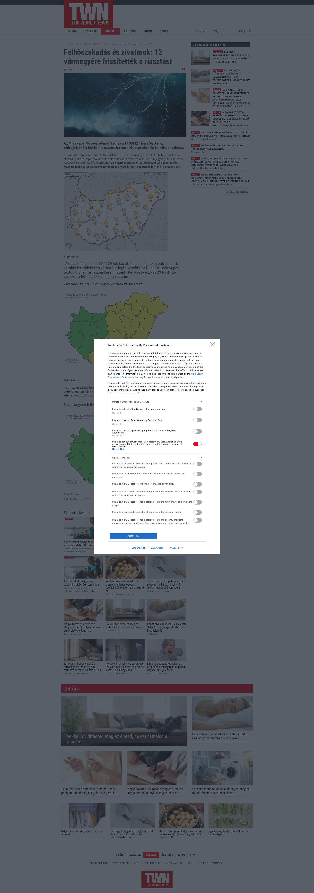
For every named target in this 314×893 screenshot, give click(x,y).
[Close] (213, 345)
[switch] (197, 409)
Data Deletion (138, 547)
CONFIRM (133, 536)
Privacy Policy (175, 547)
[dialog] (157, 446)
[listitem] (157, 401)
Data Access (157, 547)
